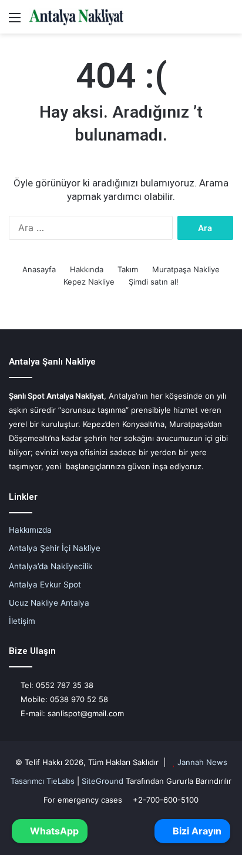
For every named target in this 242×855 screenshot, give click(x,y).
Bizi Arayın (195, 831)
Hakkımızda (30, 530)
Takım (127, 269)
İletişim (22, 621)
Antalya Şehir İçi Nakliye (54, 548)
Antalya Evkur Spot (45, 584)
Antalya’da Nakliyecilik (50, 566)
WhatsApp (53, 831)
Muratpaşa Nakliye (186, 269)
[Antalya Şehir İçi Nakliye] (76, 16)
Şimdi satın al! (154, 281)
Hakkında (86, 269)
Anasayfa (39, 269)
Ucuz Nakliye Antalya (49, 602)
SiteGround (102, 781)
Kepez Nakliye (89, 281)
